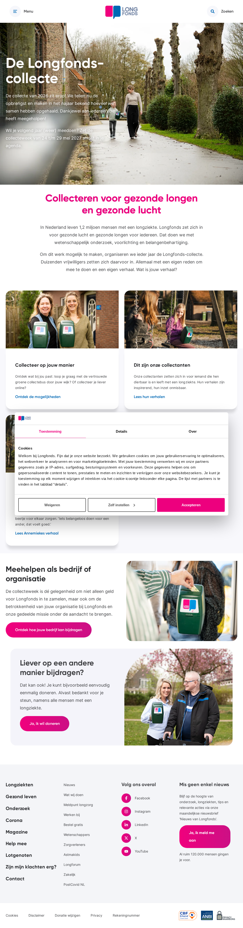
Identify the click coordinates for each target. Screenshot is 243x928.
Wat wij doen (73, 795)
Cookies (12, 915)
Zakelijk (69, 874)
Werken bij (72, 815)
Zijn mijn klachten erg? (31, 867)
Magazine (17, 832)
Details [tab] (121, 431)
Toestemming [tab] (50, 431)
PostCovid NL (74, 884)
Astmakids (72, 855)
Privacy (96, 915)
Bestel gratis (73, 825)
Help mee (16, 843)
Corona (14, 820)
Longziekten (19, 784)
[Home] (121, 12)
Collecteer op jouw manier (62, 350)
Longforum (72, 864)
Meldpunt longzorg (78, 805)
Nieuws (69, 785)
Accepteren (191, 505)
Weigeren (52, 505)
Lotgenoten (19, 855)
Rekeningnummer (126, 915)
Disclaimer (36, 915)
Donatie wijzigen (67, 915)
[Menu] (15, 11)
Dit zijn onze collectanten (180, 350)
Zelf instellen (118, 505)
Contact (15, 878)
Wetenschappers (77, 835)
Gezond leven (21, 796)
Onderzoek (18, 808)
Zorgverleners (74, 845)
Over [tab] (193, 431)
